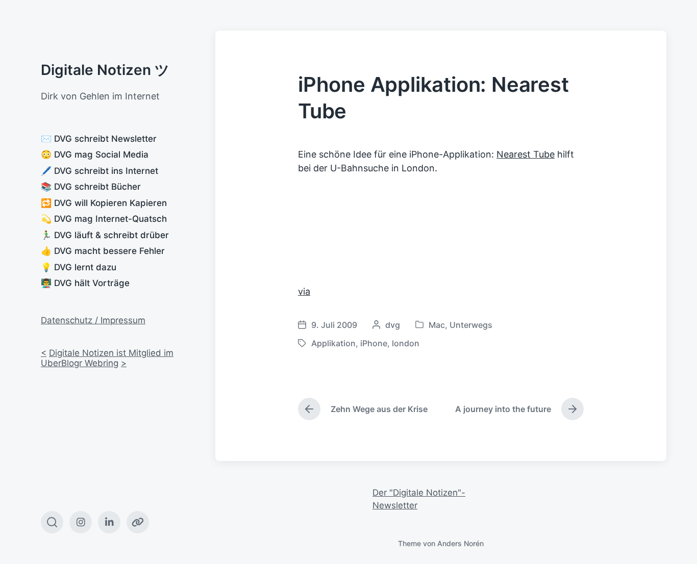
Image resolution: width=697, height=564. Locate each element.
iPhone (373, 343)
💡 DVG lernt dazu (78, 267)
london (405, 343)
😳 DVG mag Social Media (94, 154)
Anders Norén (460, 543)
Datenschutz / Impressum (93, 320)
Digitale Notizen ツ (105, 70)
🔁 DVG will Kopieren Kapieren (104, 203)
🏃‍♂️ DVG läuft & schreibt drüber (105, 235)
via (304, 291)
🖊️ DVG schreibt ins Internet (99, 171)
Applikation (333, 343)
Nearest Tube (525, 154)
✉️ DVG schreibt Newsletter (99, 139)
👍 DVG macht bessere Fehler (103, 251)
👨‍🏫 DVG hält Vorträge (85, 283)
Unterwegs (471, 325)
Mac (437, 325)
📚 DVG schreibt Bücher (91, 187)
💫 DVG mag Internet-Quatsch (104, 219)
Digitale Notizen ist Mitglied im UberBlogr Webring (107, 358)
